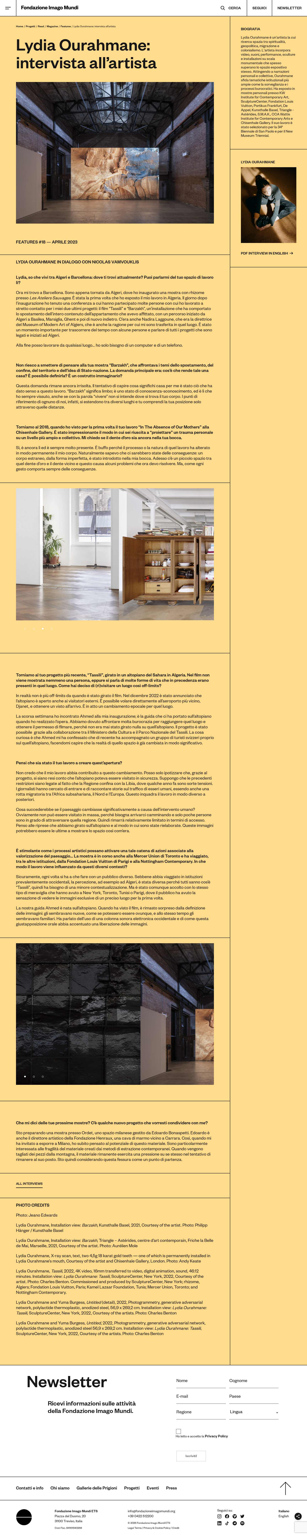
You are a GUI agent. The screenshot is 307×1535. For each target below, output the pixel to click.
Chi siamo (59, 1489)
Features (66, 26)
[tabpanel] (115, 554)
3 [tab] (42, 628)
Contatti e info (29, 1489)
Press (171, 1489)
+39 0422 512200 (141, 1516)
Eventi (153, 1489)
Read (41, 26)
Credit (175, 1528)
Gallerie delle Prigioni (97, 1489)
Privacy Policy (216, 1437)
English (284, 1516)
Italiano (284, 1511)
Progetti (30, 26)
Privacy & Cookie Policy (157, 1528)
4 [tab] (51, 628)
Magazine (52, 26)
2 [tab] (34, 628)
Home (19, 26)
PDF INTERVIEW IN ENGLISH (265, 254)
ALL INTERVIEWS (29, 1184)
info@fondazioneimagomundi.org (151, 1511)
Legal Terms (135, 1528)
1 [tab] (25, 628)
